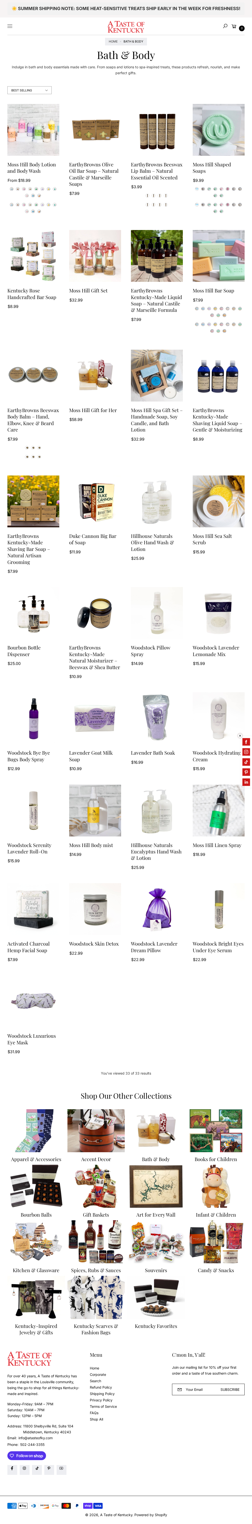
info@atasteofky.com (35, 1438)
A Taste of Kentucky (116, 1515)
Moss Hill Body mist (91, 845)
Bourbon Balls (36, 1214)
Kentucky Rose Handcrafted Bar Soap (31, 293)
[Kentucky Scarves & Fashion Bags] (96, 1297)
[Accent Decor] (96, 1130)
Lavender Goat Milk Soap (91, 755)
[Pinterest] (49, 1470)
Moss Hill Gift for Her (93, 410)
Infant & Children (216, 1214)
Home (113, 41)
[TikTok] (37, 1470)
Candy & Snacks (216, 1270)
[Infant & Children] (216, 1186)
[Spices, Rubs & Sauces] (96, 1241)
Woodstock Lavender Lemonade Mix (216, 650)
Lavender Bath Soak (153, 752)
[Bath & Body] (156, 1130)
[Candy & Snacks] (216, 1241)
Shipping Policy (102, 1394)
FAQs (94, 1413)
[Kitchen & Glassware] (36, 1241)
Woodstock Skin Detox (94, 943)
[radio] (11, 189)
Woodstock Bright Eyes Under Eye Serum (218, 946)
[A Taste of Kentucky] (126, 26)
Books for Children (216, 1159)
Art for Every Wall (155, 1214)
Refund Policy (101, 1387)
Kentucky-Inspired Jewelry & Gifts (36, 1329)
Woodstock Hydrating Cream (217, 755)
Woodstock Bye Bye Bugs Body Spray (28, 755)
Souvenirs (156, 1270)
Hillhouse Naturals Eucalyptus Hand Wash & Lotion (156, 851)
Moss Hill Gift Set (88, 290)
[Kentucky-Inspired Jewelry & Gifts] (36, 1297)
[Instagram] (25, 1470)
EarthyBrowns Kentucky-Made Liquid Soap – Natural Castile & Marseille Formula (156, 300)
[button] (225, 26)
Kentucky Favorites (156, 1326)
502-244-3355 (32, 1444)
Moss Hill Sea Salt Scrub (212, 539)
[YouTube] (61, 1470)
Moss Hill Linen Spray (217, 845)
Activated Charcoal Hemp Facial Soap (28, 946)
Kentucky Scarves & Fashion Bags (96, 1329)
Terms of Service (103, 1406)
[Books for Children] (216, 1130)
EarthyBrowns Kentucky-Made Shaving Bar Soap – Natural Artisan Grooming (28, 549)
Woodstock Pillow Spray (150, 650)
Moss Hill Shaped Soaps (212, 167)
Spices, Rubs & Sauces (96, 1270)
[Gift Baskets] (96, 1186)
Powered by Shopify (150, 1515)
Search (95, 1381)
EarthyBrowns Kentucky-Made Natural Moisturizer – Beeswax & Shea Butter (94, 657)
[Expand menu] (9, 26)
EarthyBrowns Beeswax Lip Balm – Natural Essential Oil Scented (156, 171)
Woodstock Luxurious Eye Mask (31, 1039)
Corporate (98, 1374)
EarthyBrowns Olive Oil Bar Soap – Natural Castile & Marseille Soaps (94, 174)
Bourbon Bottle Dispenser (24, 650)
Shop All (96, 1419)
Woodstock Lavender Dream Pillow (154, 946)
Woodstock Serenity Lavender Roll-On (29, 848)
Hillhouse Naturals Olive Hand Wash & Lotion (152, 542)
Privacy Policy (101, 1400)
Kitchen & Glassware (36, 1270)
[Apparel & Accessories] (36, 1130)
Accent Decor (96, 1159)
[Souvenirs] (156, 1241)
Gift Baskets (96, 1214)
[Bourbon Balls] (36, 1186)
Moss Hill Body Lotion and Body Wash (31, 167)
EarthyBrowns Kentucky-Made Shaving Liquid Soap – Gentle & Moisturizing (217, 420)
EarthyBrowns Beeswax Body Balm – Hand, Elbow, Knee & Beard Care (33, 420)
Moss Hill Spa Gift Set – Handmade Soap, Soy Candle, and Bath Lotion (157, 420)
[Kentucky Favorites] (156, 1297)
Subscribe (229, 1389)
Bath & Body (156, 1159)
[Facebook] (12, 1470)
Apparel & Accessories (36, 1159)
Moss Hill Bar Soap (213, 290)
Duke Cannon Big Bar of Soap (92, 539)
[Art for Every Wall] (156, 1186)
